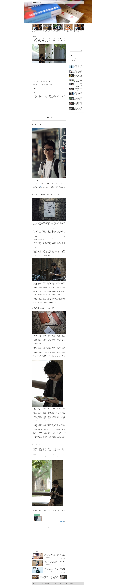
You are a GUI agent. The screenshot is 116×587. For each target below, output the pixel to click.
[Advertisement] (49, 73)
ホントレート (34, 36)
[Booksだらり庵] (37, 3)
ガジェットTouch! (41, 186)
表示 (50, 117)
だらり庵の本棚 (73, 58)
